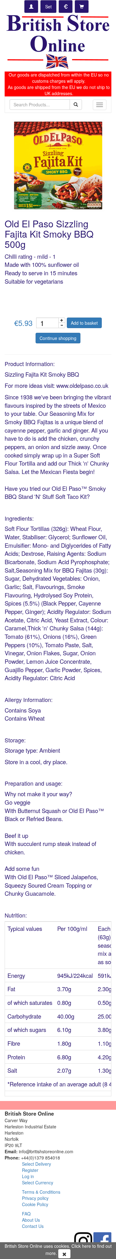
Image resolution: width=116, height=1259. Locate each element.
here (86, 1246)
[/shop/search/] (76, 104)
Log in (28, 1176)
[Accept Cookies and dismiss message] (64, 1253)
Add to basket (84, 323)
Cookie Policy (35, 1204)
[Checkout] (82, 6)
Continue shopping (58, 338)
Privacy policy (35, 1198)
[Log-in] (31, 6)
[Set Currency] (65, 6)
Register (30, 1170)
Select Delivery (36, 1164)
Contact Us (33, 1226)
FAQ (26, 1213)
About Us (31, 1220)
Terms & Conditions (41, 1192)
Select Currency (37, 1182)
